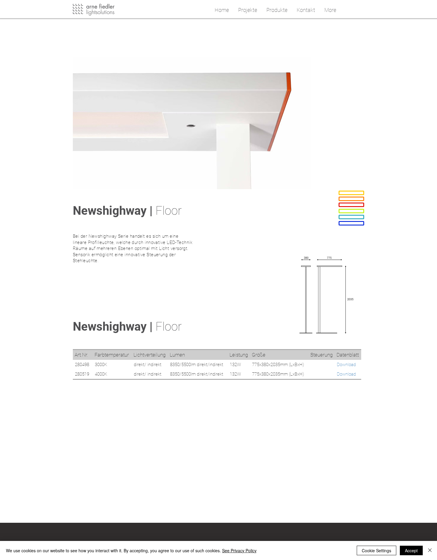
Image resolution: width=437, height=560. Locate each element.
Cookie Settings (376, 550)
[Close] (429, 550)
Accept (411, 550)
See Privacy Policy (239, 550)
